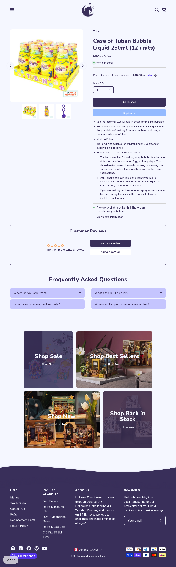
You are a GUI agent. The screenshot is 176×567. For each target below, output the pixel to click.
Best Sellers (50, 501)
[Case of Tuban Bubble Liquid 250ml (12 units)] (29, 111)
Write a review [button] (111, 243)
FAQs (13, 514)
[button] (156, 9)
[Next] (82, 65)
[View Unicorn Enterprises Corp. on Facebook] (28, 548)
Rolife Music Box (54, 526)
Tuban (96, 31)
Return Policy (19, 525)
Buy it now (129, 113)
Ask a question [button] (110, 252)
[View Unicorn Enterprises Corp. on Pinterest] (36, 548)
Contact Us (17, 508)
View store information (110, 216)
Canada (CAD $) (88, 549)
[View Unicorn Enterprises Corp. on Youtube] (44, 548)
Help (13, 490)
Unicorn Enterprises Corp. (92, 556)
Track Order (18, 503)
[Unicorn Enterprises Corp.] (88, 10)
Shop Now (48, 364)
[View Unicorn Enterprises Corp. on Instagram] (12, 548)
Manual (15, 497)
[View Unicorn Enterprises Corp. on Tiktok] (20, 548)
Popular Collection (50, 492)
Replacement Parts (22, 520)
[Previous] (10, 65)
